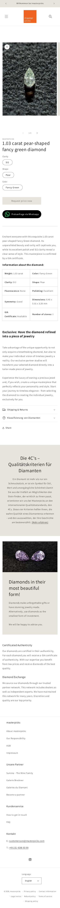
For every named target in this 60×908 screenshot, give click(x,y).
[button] (6, 16)
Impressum (12, 752)
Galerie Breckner (15, 780)
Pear (8, 175)
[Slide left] (23, 133)
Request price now (21, 200)
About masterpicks (16, 731)
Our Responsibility (15, 738)
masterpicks (15, 891)
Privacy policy (30, 891)
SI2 (7, 162)
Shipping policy (31, 901)
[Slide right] (37, 133)
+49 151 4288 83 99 (18, 847)
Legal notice (16, 896)
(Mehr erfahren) (40, 522)
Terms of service (45, 896)
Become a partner (15, 794)
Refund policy (30, 896)
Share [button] (9, 427)
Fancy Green (12, 187)
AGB (8, 745)
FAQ (8, 822)
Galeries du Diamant (17, 787)
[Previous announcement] (5, 3)
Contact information (47, 891)
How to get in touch (16, 814)
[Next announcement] (54, 3)
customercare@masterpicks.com (26, 840)
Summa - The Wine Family (19, 773)
